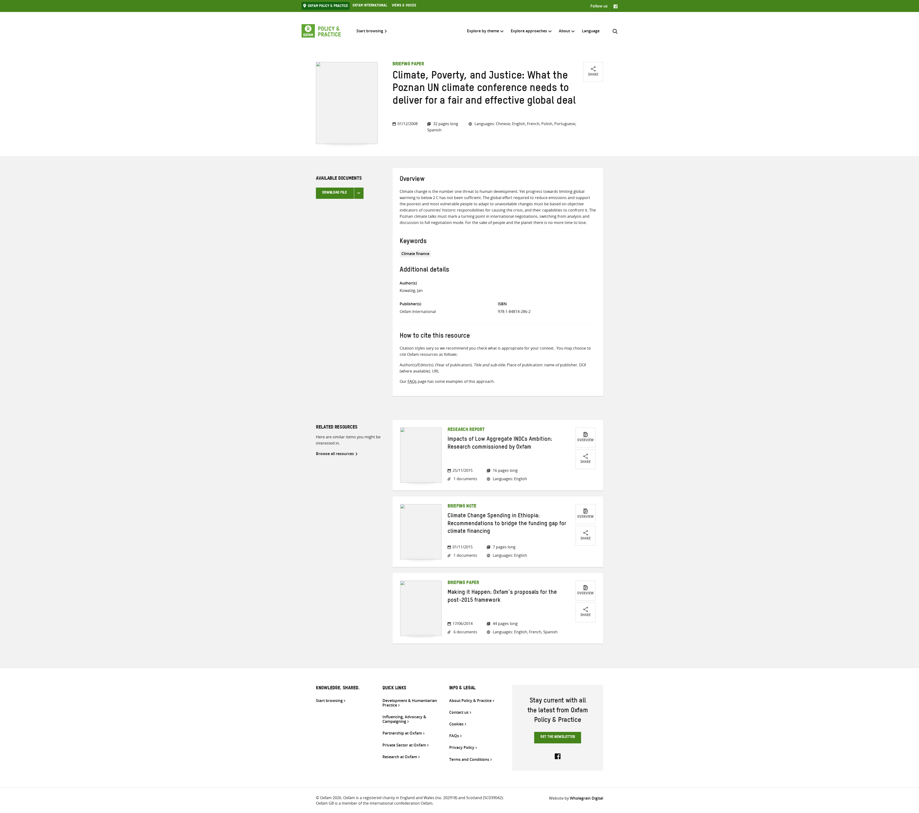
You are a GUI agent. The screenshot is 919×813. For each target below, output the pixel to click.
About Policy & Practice (470, 700)
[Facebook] (615, 6)
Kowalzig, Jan (411, 290)
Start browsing (369, 31)
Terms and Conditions (469, 759)
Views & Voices (404, 6)
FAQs (412, 381)
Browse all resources (335, 453)
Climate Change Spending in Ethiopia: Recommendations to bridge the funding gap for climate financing (507, 524)
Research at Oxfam (399, 757)
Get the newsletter (557, 737)
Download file (334, 193)
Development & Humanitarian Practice (409, 702)
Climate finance (415, 253)
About (564, 30)
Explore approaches (529, 30)
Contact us (459, 712)
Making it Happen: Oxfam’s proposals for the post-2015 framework (502, 597)
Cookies (456, 724)
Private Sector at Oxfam (404, 745)
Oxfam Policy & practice (328, 6)
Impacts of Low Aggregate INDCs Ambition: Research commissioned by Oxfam (500, 444)
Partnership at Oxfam (402, 733)
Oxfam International (370, 6)
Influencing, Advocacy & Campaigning (404, 719)
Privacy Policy (461, 747)
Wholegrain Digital (586, 798)
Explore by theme (483, 30)
